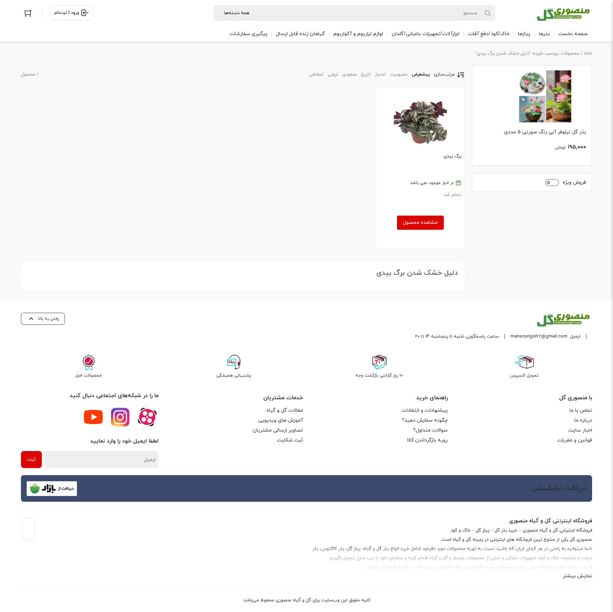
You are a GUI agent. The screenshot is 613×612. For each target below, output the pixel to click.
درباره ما (583, 420)
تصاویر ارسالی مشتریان (278, 430)
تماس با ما (580, 410)
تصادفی (316, 74)
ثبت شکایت (290, 440)
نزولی (333, 74)
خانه (588, 53)
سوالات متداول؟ (430, 430)
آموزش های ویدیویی (280, 420)
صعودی (349, 74)
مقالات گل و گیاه (284, 410)
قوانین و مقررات (574, 440)
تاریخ (366, 74)
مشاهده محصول (420, 222)
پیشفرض (421, 74)
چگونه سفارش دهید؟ (425, 420)
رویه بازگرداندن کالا (427, 440)
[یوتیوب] (93, 417)
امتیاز (380, 74)
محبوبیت (399, 74)
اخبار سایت (580, 430)
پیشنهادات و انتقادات (425, 410)
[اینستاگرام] (120, 417)
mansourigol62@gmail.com (538, 336)
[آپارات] (147, 417)
